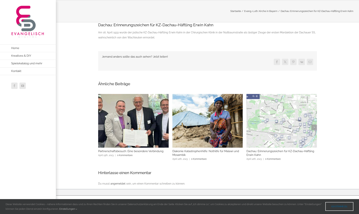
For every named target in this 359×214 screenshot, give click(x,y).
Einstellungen (67, 208)
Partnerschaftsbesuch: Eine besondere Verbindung (130, 151)
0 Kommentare (125, 155)
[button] (101, 127)
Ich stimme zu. (339, 206)
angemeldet (118, 183)
